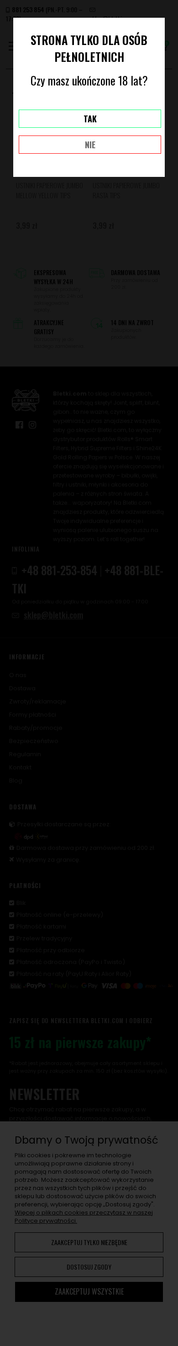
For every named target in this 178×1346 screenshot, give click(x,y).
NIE (90, 145)
